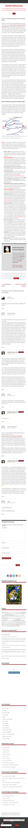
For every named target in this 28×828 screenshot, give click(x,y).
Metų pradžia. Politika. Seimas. (8, 804)
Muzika (3, 721)
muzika (4, 620)
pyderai (11, 621)
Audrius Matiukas (11, 275)
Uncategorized (5, 732)
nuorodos (9, 620)
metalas (19, 618)
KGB (20, 616)
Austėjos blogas (5, 749)
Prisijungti (3, 826)
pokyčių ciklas (9, 276)
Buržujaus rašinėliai (6, 754)
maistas (14, 618)
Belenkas (4, 708)
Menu (14, 13)
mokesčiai (23, 618)
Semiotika (4, 727)
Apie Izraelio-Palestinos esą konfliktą (10, 782)
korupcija (23, 616)
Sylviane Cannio (21, 276)
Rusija (19, 623)
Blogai (3, 710)
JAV (14, 616)
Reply (3, 308)
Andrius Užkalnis (11, 612)
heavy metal (19, 615)
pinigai (12, 620)
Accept (11, 821)
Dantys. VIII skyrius (6, 798)
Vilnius (21, 624)
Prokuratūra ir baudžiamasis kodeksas (10, 764)
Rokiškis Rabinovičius (14, 6)
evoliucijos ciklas (19, 275)
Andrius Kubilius (5, 612)
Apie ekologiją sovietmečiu (7, 784)
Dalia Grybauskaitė (20, 613)
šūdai (13, 626)
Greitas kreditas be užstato (8, 762)
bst (2, 645)
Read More (17, 821)
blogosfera (7, 613)
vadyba (17, 624)
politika (17, 620)
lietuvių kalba (10, 618)
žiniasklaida (17, 626)
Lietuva (4, 618)
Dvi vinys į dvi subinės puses (8, 796)
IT (2, 717)
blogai (23, 612)
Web (13, 265)
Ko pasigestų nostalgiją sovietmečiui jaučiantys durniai (13, 778)
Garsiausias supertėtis (7, 760)
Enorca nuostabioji (6, 758)
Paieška (13, 825)
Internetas (8, 616)
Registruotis (3, 827)
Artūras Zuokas (18, 612)
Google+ (14, 266)
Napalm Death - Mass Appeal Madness (10, 802)
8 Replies (16, 278)
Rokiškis (5, 623)
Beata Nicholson (5, 752)
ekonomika (9, 615)
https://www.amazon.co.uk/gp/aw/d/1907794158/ (12, 436)
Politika (3, 723)
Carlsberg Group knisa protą (8, 800)
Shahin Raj (18, 814)
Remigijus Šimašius (18, 621)
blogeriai (3, 613)
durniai (3, 615)
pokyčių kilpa (15, 276)
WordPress (8, 814)
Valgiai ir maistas (5, 736)
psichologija (7, 621)
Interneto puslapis (5, 553)
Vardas (4, 542)
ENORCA (9, 297)
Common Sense (5, 756)
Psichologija (4, 725)
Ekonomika (4, 712)
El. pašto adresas (6, 547)
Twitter (16, 265)
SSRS (12, 624)
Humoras (4, 715)
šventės (9, 626)
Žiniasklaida (4, 738)
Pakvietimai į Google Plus (12, 636)
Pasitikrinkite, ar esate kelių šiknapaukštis (11, 786)
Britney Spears (13, 613)
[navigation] (14, 825)
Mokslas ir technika (16, 273)
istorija (12, 616)
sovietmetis (7, 624)
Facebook (20, 265)
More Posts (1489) (20, 266)
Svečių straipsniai (6, 730)
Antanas (3, 636)
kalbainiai (18, 616)
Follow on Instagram (15, 672)
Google (15, 615)
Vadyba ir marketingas (7, 734)
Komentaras (4, 527)
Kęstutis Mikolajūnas (12, 426)
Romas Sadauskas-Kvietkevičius (9, 767)
